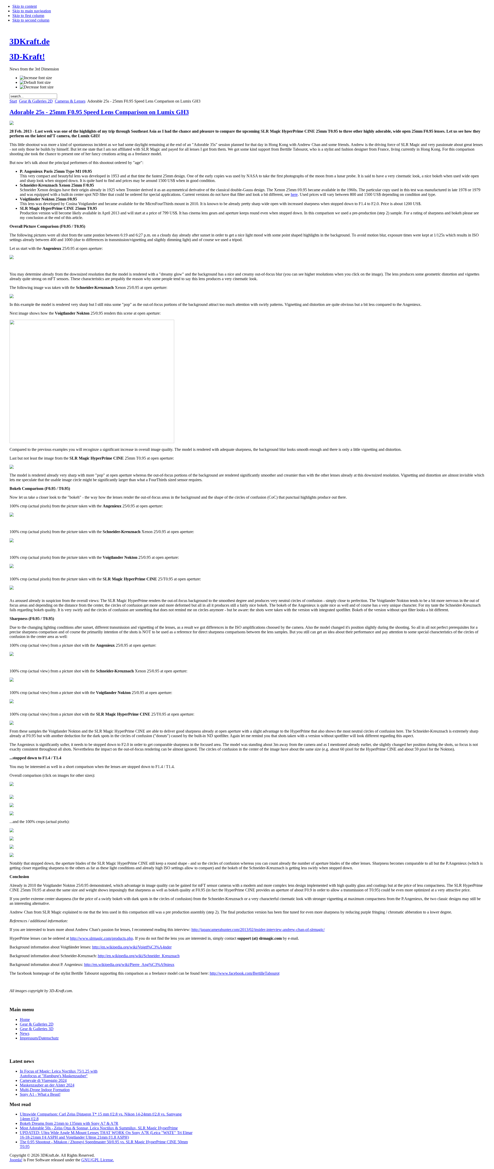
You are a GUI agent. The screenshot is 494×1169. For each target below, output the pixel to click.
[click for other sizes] (12, 123)
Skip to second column (30, 20)
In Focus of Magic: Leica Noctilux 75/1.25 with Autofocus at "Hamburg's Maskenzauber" (59, 1073)
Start (13, 101)
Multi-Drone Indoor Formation (45, 1090)
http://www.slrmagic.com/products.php (101, 938)
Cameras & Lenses (70, 101)
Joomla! (16, 1160)
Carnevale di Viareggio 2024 (43, 1080)
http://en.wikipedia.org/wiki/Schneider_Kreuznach (139, 956)
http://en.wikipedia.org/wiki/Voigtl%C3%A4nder (132, 947)
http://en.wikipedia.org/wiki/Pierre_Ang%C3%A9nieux (129, 964)
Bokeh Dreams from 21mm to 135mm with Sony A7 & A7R (69, 1123)
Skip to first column (28, 15)
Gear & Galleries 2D (36, 101)
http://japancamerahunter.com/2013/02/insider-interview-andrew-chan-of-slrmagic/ (258, 929)
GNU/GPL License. (97, 1160)
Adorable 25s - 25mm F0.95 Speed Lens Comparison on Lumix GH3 (99, 112)
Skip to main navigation (31, 11)
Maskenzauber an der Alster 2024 (47, 1085)
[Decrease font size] (37, 87)
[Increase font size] (36, 78)
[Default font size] (35, 82)
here (294, 194)
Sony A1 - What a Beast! (40, 1094)
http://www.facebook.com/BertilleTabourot (244, 973)
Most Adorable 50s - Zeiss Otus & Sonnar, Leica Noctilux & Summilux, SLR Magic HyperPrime (99, 1128)
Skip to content (24, 6)
